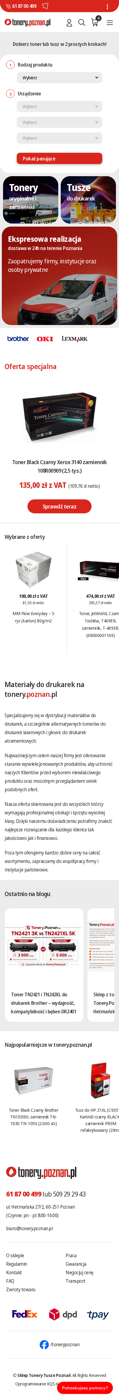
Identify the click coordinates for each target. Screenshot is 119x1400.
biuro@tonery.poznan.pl (29, 1228)
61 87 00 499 (24, 6)
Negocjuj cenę (79, 1272)
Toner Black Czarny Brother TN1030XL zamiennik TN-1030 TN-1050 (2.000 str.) (33, 1116)
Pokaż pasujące (39, 158)
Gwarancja (76, 1264)
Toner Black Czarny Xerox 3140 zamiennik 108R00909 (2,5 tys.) (59, 466)
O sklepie (15, 1255)
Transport (75, 1281)
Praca (71, 1255)
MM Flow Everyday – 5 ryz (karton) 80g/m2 (33, 617)
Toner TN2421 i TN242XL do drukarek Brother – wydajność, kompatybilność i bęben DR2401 (43, 1003)
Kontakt (14, 1272)
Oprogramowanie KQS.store (40, 1384)
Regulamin (16, 1264)
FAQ (10, 1281)
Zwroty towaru (20, 1289)
